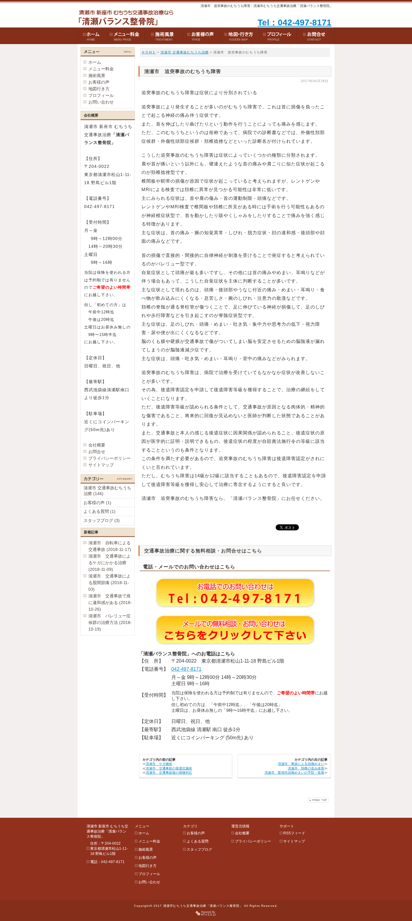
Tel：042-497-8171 (294, 22)
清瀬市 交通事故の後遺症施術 (169, 768)
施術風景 (96, 75)
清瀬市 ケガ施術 (159, 764)
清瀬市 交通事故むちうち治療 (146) (107, 490)
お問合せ (96, 451)
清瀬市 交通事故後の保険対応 (169, 772)
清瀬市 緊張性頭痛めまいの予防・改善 (294, 772)
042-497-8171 (186, 669)
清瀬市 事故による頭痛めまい (301, 764)
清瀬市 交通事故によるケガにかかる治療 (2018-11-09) (109, 563)
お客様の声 (98, 82)
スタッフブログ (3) (102, 520)
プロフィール (101, 95)
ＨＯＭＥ (148, 52)
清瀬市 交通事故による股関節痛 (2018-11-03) (109, 583)
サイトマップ (101, 464)
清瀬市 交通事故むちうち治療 (184, 52)
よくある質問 (197, 841)
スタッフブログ (199, 849)
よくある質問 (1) (100, 511)
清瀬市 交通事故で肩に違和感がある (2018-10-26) (110, 602)
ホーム (94, 62)
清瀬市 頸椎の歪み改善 (306, 768)
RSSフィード (294, 833)
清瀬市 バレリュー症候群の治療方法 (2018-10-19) (110, 622)
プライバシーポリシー (109, 458)
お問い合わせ (101, 102)
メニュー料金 (101, 68)
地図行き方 (98, 88)
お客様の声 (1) (97, 502)
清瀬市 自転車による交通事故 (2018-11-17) (109, 546)
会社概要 (96, 445)
